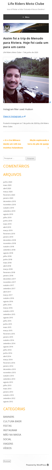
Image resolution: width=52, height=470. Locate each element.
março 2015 (7, 330)
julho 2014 (7, 350)
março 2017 (7, 295)
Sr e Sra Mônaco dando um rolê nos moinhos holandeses (13, 144)
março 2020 (7, 191)
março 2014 (7, 359)
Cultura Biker (12, 421)
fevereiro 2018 (9, 272)
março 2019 (7, 230)
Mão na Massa (12, 434)
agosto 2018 (8, 253)
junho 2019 (7, 220)
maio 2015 (7, 327)
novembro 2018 (9, 243)
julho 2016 (7, 304)
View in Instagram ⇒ (13, 116)
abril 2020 (7, 188)
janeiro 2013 (8, 392)
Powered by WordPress (36, 465)
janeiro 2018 (8, 275)
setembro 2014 (9, 343)
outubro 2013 (8, 375)
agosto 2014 (8, 346)
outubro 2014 (8, 340)
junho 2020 (7, 182)
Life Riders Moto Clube (26, 4)
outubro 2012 (8, 395)
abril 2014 (7, 356)
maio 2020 (7, 185)
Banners (8, 416)
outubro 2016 (8, 298)
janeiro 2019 (8, 237)
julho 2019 (7, 217)
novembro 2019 (9, 204)
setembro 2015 (9, 314)
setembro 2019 (9, 211)
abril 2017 (7, 292)
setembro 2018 (9, 250)
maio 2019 (7, 224)
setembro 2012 (9, 398)
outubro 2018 (8, 246)
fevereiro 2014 (9, 363)
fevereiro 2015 (9, 333)
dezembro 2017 (9, 279)
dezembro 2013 (9, 369)
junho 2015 (7, 324)
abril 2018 (7, 266)
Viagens (8, 443)
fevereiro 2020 (9, 195)
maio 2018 (7, 262)
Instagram (15, 123)
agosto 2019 (8, 214)
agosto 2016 (8, 301)
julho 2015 (7, 321)
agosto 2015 (8, 317)
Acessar (7, 461)
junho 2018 (7, 259)
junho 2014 (7, 353)
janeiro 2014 (8, 366)
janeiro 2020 (8, 198)
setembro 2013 (9, 379)
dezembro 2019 (9, 201)
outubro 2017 (8, 285)
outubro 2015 (8, 311)
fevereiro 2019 (9, 233)
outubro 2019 (8, 208)
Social (7, 439)
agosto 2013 (8, 382)
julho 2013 (7, 385)
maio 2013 (7, 388)
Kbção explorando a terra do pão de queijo (38, 144)
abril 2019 (7, 227)
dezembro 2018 (9, 240)
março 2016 (7, 308)
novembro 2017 (9, 282)
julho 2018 (7, 256)
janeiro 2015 (8, 337)
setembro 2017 (9, 288)
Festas (7, 425)
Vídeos (7, 448)
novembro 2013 (9, 372)
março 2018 (7, 269)
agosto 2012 (8, 401)
